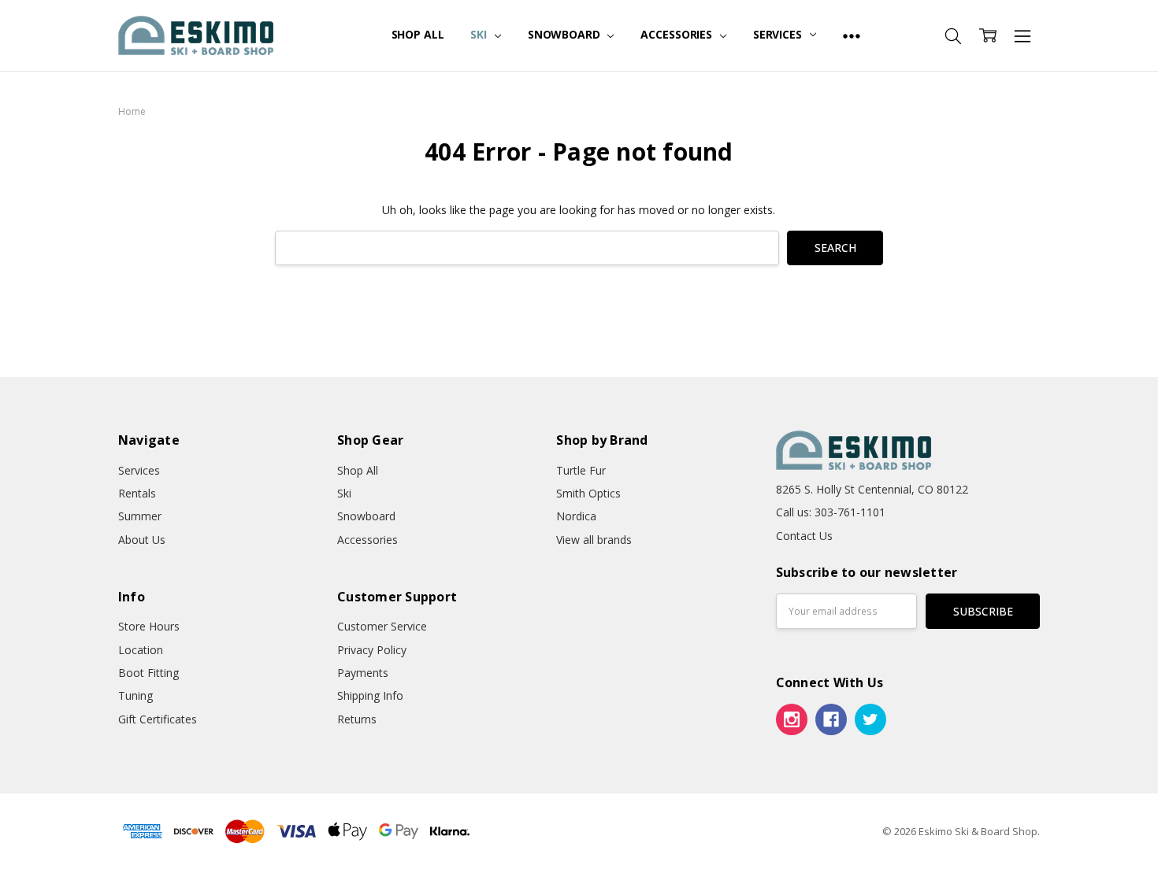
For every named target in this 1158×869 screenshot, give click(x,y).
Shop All (418, 34)
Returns (357, 719)
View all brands (594, 539)
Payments (362, 672)
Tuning (135, 695)
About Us (141, 539)
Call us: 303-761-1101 (830, 512)
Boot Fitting (148, 672)
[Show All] (852, 35)
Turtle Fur (581, 470)
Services (779, 34)
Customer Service (382, 626)
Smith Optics (588, 493)
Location (140, 649)
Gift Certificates (157, 719)
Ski (479, 34)
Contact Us (804, 535)
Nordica (576, 515)
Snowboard (565, 34)
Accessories (677, 34)
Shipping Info (370, 695)
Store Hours (149, 626)
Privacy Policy (371, 649)
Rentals (137, 493)
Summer (139, 515)
